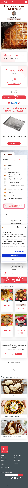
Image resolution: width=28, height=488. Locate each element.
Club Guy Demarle (4, 459)
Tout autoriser (14, 255)
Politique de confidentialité (19, 461)
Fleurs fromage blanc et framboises (21, 332)
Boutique (3, 461)
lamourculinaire (7, 302)
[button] (2, 2)
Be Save (2, 463)
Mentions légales (17, 460)
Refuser (14, 259)
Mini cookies (7, 305)
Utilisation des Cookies (18, 463)
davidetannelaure (21, 328)
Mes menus (22, 96)
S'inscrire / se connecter (6, 484)
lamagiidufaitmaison (7, 328)
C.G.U (15, 459)
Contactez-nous (17, 457)
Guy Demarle (3, 457)
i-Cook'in (2, 464)
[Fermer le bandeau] (25, 227)
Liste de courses (20, 159)
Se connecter (8, 353)
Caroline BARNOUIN (21, 302)
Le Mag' (2, 460)
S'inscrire (18, 353)
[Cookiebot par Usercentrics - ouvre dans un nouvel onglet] (17, 227)
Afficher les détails (19, 251)
